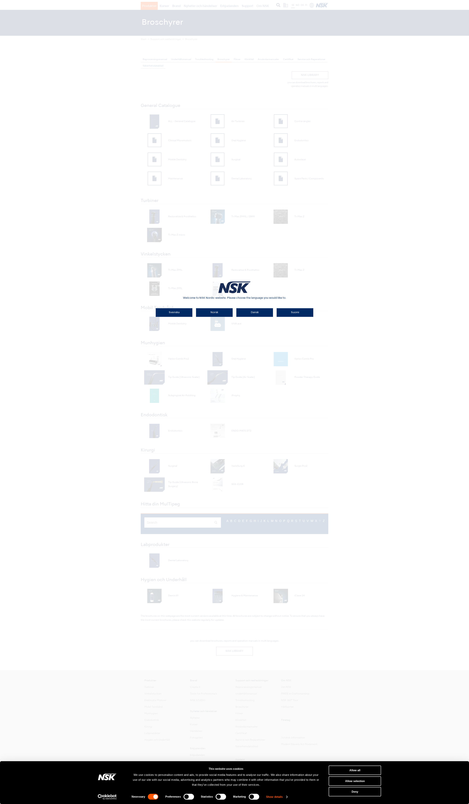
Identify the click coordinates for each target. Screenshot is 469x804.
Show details (274, 797)
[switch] (189, 797)
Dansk (255, 312)
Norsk (214, 312)
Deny (355, 791)
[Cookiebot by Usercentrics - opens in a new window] (107, 797)
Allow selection (355, 781)
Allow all (354, 770)
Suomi (295, 312)
